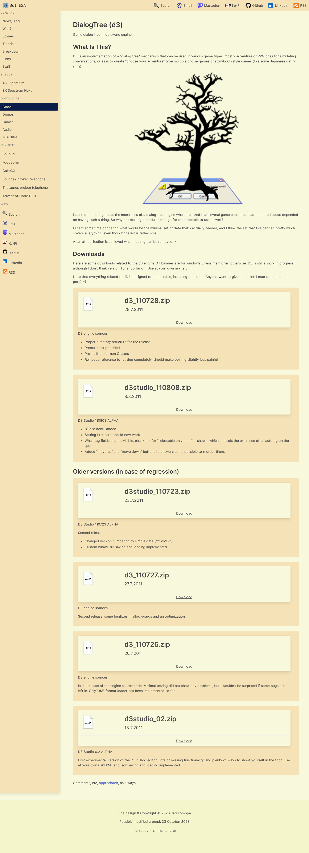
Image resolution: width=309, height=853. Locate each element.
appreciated (108, 783)
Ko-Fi (235, 5)
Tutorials (9, 44)
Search (166, 5)
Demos (8, 114)
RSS (302, 5)
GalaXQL (9, 171)
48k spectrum (14, 83)
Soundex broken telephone (24, 179)
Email (187, 5)
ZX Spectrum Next (17, 90)
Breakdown (11, 51)
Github (257, 5)
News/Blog (11, 21)
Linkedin (281, 5)
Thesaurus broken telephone (25, 187)
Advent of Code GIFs (19, 196)
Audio (7, 129)
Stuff (6, 66)
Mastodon (211, 5)
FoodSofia (11, 162)
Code (7, 107)
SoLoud (9, 154)
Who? (7, 28)
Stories (8, 36)
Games (8, 122)
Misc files (10, 137)
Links (7, 59)
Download (184, 322)
